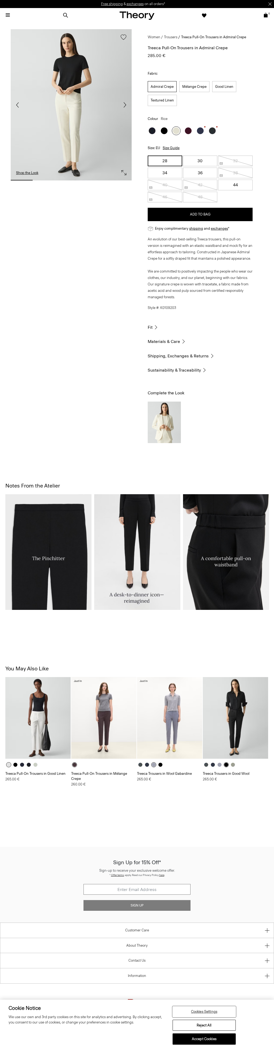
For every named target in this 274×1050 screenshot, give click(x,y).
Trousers (170, 37)
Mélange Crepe (194, 87)
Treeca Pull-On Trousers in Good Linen (35, 774)
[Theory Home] (137, 15)
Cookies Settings (204, 1012)
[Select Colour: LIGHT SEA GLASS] (36, 764)
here (161, 875)
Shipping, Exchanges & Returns (178, 355)
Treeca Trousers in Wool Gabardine (164, 774)
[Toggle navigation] (7, 15)
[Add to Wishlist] (122, 39)
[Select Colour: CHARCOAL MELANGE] (141, 764)
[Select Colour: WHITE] (10, 764)
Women (154, 37)
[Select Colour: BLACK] (164, 130)
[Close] (270, 4)
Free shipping (112, 4)
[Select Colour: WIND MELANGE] (155, 764)
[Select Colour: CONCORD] (23, 764)
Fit (150, 327)
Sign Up (137, 905)
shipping (196, 228)
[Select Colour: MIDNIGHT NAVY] (152, 130)
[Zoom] (122, 171)
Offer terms (117, 875)
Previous (19, 105)
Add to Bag (200, 214)
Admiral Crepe (162, 87)
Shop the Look (27, 173)
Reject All (204, 1025)
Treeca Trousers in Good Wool (226, 774)
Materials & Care (164, 341)
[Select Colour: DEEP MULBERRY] (188, 130)
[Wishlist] (204, 15)
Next (124, 105)
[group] (38, 718)
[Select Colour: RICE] (176, 130)
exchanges (135, 4)
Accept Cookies (204, 1039)
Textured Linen (162, 100)
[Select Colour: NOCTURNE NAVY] (200, 130)
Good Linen (224, 87)
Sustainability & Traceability (174, 370)
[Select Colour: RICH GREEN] (212, 130)
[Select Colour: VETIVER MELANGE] (234, 764)
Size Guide (171, 148)
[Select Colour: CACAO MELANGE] (76, 764)
